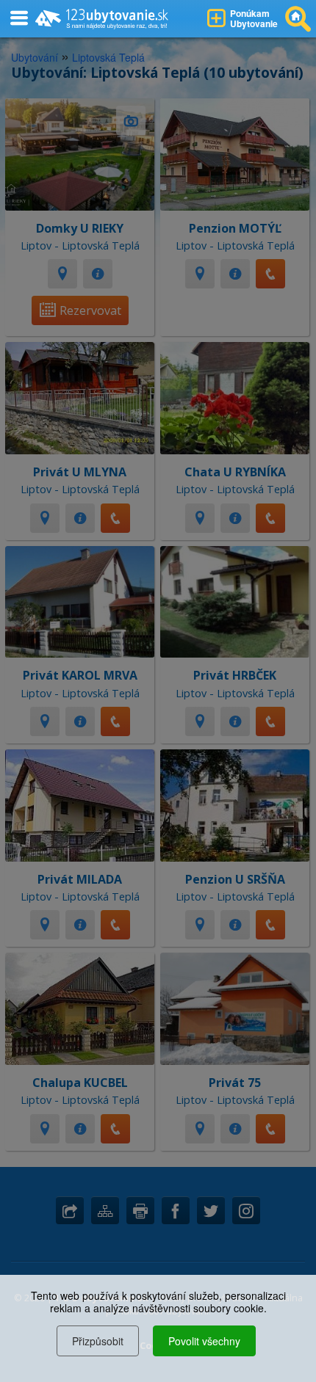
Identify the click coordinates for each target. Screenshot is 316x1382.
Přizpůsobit (97, 1341)
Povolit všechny (204, 1341)
